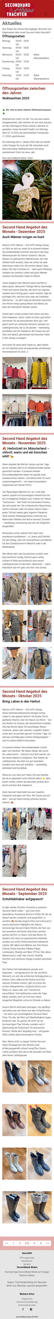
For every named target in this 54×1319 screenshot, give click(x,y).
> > (47, 1243)
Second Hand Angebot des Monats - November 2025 (24, 440)
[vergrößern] (27, 189)
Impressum (27, 1299)
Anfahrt (27, 1264)
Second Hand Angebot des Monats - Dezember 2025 (24, 229)
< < (6, 1243)
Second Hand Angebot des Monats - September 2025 (24, 891)
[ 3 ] (27, 1243)
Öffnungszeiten (27, 1258)
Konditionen (27, 1261)
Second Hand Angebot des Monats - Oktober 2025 (24, 693)
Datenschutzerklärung (27, 1302)
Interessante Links (27, 1305)
